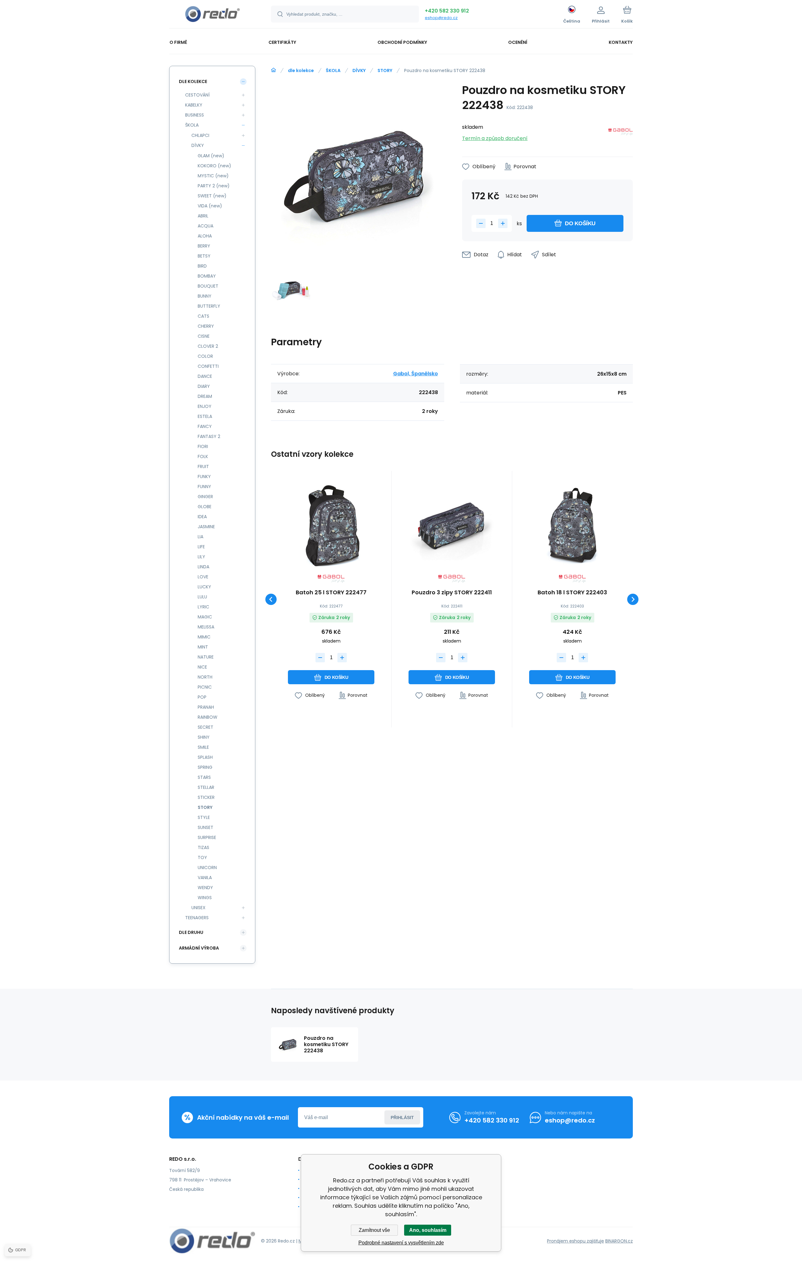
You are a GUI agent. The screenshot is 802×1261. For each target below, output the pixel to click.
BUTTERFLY (209, 306)
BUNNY (204, 296)
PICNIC (205, 687)
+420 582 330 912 (447, 10)
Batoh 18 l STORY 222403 (572, 592)
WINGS (205, 897)
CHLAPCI (200, 135)
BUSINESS (194, 115)
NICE (202, 667)
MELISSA (206, 627)
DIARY (204, 386)
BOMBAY (207, 276)
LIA (200, 537)
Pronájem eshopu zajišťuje (575, 1241)
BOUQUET (208, 286)
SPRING (205, 767)
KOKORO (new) (214, 166)
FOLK (203, 456)
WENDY (205, 887)
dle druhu (191, 932)
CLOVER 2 (208, 346)
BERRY (204, 246)
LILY (201, 557)
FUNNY (204, 486)
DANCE (205, 376)
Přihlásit (402, 1117)
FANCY (205, 426)
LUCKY (204, 587)
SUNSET (205, 827)
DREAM (205, 396)
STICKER (206, 797)
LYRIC (203, 607)
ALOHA (205, 236)
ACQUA (205, 226)
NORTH (205, 677)
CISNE (204, 336)
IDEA (202, 516)
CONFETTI (208, 366)
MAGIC (205, 617)
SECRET (205, 727)
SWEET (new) (212, 196)
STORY (385, 70)
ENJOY (204, 406)
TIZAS (203, 847)
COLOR (205, 356)
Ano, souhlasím (427, 1230)
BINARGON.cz (619, 1241)
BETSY (204, 256)
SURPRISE (207, 837)
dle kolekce (301, 70)
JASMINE (206, 527)
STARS (204, 777)
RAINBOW (207, 717)
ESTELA (205, 416)
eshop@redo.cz (441, 18)
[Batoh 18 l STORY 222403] (572, 525)
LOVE (203, 577)
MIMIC (204, 637)
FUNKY (204, 476)
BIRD (202, 266)
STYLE (204, 817)
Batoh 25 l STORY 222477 (331, 592)
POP (202, 697)
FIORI (203, 446)
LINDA (203, 567)
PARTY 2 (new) (214, 186)
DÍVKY (359, 70)
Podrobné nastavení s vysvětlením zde (401, 1242)
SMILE (203, 747)
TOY (202, 857)
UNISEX (198, 907)
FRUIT (203, 466)
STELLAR (206, 787)
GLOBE (204, 506)
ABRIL (203, 216)
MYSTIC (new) (213, 176)
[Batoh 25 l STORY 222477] (331, 525)
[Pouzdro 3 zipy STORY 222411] (452, 525)
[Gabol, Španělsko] (620, 133)
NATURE (206, 657)
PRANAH (206, 707)
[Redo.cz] (273, 70)
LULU (202, 597)
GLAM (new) (211, 156)
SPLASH (205, 757)
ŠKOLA (333, 70)
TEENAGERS (197, 917)
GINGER (205, 496)
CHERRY (206, 326)
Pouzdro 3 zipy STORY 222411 (452, 592)
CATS (203, 316)
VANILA (205, 877)
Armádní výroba (199, 948)
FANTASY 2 (209, 436)
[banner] (212, 15)
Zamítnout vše (374, 1230)
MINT (203, 647)
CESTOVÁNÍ (197, 95)
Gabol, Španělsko (415, 373)
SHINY (204, 737)
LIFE (201, 547)
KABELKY (193, 105)
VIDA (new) (210, 206)
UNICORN (207, 867)
